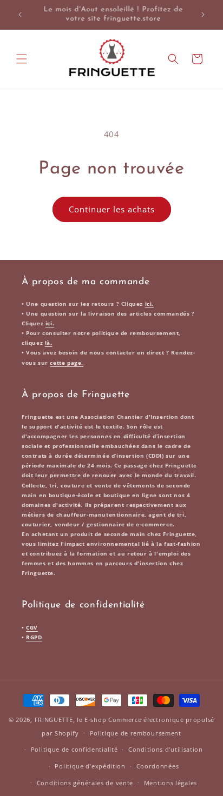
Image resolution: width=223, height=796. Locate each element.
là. (49, 342)
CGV (32, 627)
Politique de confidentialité (74, 749)
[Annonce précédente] (20, 14)
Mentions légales (170, 783)
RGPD (34, 637)
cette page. (66, 362)
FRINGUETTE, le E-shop (71, 719)
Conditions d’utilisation (165, 749)
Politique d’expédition (90, 766)
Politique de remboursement (135, 733)
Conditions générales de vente (85, 783)
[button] (22, 59)
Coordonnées (157, 766)
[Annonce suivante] (203, 14)
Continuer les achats (112, 209)
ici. (149, 303)
